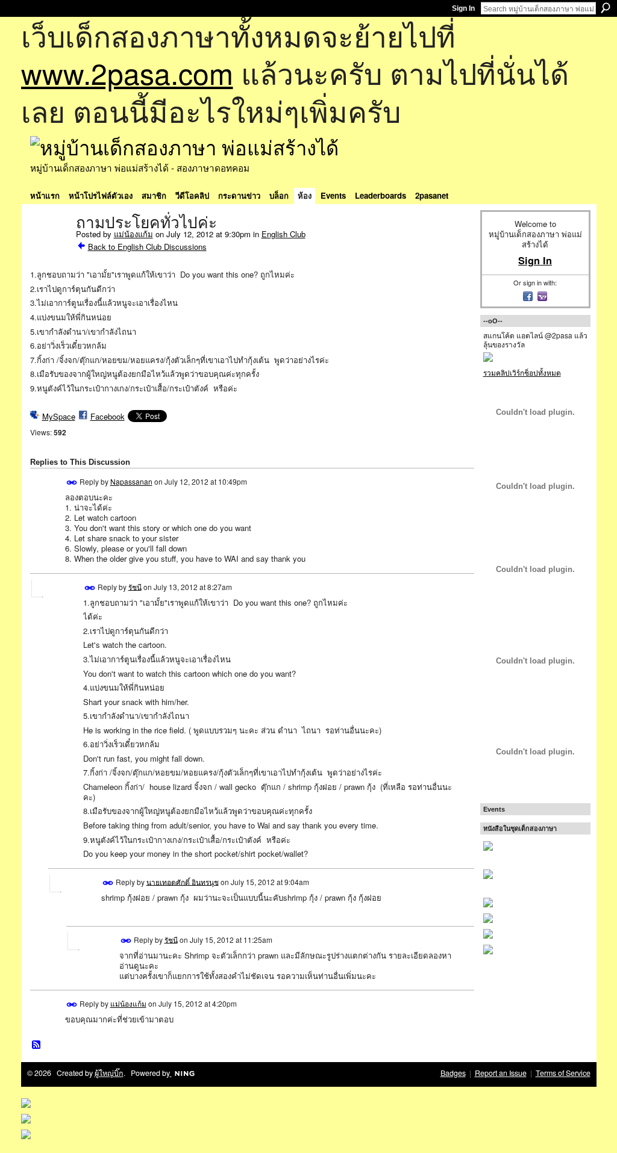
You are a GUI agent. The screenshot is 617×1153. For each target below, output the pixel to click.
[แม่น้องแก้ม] (49, 248)
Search (605, 7)
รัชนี (135, 586)
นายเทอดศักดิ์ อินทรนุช (182, 881)
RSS (36, 1045)
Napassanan (131, 481)
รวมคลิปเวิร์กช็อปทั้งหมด (522, 372)
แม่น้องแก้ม (133, 234)
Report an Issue (501, 1073)
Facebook (107, 416)
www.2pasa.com (127, 72)
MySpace (58, 416)
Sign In (463, 8)
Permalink (72, 482)
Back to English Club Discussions (147, 246)
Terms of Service (563, 1073)
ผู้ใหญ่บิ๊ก (109, 1073)
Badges (453, 1073)
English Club (283, 234)
